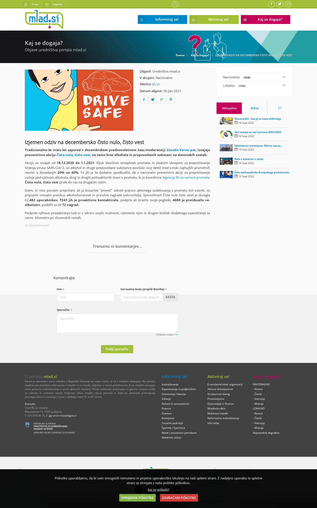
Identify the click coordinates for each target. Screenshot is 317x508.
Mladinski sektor (171, 437)
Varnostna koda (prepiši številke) (143, 289)
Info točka (213, 423)
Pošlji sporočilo (117, 349)
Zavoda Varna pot (181, 150)
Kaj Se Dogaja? (200, 55)
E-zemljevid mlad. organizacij (224, 384)
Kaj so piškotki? (158, 490)
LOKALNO (259, 408)
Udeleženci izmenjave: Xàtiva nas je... (258, 145)
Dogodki (57, 4)
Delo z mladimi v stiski (249, 159)
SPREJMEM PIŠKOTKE (137, 498)
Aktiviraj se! (218, 19)
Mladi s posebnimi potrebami (179, 433)
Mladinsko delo (216, 408)
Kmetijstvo (168, 418)
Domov (180, 55)
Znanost (166, 413)
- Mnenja (258, 404)
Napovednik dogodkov (266, 433)
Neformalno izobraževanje (223, 418)
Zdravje (166, 399)
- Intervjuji (259, 399)
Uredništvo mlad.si (166, 71)
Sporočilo (63, 310)
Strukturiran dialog (218, 394)
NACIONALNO (261, 384)
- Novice (258, 389)
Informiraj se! (167, 19)
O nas (35, 4)
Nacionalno (164, 78)
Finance (166, 408)
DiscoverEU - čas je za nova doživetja (257, 118)
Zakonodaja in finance (220, 404)
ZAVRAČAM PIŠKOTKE (179, 498)
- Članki (257, 394)
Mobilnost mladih (217, 413)
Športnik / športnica (173, 428)
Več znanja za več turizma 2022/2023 (257, 132)
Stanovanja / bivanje (174, 394)
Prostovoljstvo (215, 399)
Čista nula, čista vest (73, 155)
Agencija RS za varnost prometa (185, 177)
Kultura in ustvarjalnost (175, 404)
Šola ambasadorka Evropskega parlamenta (261, 172)
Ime (59, 289)
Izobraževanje (170, 384)
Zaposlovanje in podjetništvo (179, 389)
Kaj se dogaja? (270, 19)
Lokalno (234, 85)
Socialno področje (172, 423)
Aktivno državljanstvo (220, 389)
